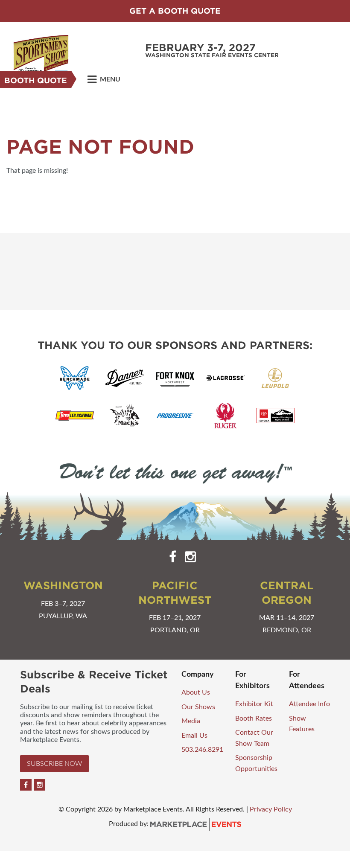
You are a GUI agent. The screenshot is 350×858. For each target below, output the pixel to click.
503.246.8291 (202, 749)
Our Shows (198, 707)
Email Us (194, 735)
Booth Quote (35, 80)
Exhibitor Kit (254, 704)
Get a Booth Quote (175, 10)
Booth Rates (253, 718)
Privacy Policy (271, 809)
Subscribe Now (54, 763)
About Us (195, 692)
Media (190, 721)
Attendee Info (309, 704)
